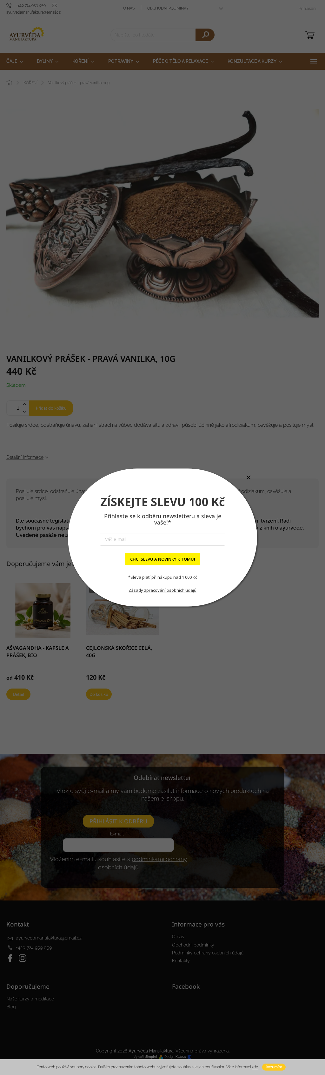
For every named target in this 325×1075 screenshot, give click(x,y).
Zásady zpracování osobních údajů (162, 590)
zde (255, 1067)
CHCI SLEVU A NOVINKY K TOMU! (162, 559)
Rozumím (274, 1067)
